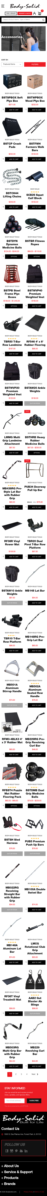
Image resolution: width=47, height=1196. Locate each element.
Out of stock (35, 403)
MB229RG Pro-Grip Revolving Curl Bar (35, 742)
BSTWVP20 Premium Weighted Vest (12, 391)
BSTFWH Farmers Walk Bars (35, 147)
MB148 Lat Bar (35, 591)
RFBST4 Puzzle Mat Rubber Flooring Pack (12, 794)
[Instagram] (11, 1151)
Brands (10, 1184)
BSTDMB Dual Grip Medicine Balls (35, 794)
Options (14, 257)
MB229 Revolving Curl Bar (34, 1051)
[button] (23, 1119)
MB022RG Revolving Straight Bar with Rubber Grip (12, 894)
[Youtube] (21, 1151)
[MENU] (2, 6)
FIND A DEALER (11, 13)
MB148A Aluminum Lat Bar (12, 949)
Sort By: (4, 60)
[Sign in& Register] (34, 13)
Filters (35, 64)
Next (34, 1074)
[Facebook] (6, 1151)
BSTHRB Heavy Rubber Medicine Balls (35, 441)
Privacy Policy (28, 1192)
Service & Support (18, 1172)
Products (11, 1178)
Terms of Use (39, 1192)
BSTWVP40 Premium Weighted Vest (35, 294)
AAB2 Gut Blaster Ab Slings (35, 1001)
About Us (11, 1166)
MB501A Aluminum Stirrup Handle (12, 688)
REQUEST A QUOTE (25, 13)
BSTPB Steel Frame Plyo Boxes (12, 294)
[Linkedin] (26, 1151)
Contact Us (10, 1129)
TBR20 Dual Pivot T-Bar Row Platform (34, 544)
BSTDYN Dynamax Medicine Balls (12, 244)
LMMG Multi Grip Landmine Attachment (12, 441)
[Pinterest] (16, 1151)
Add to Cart (13, 110)
